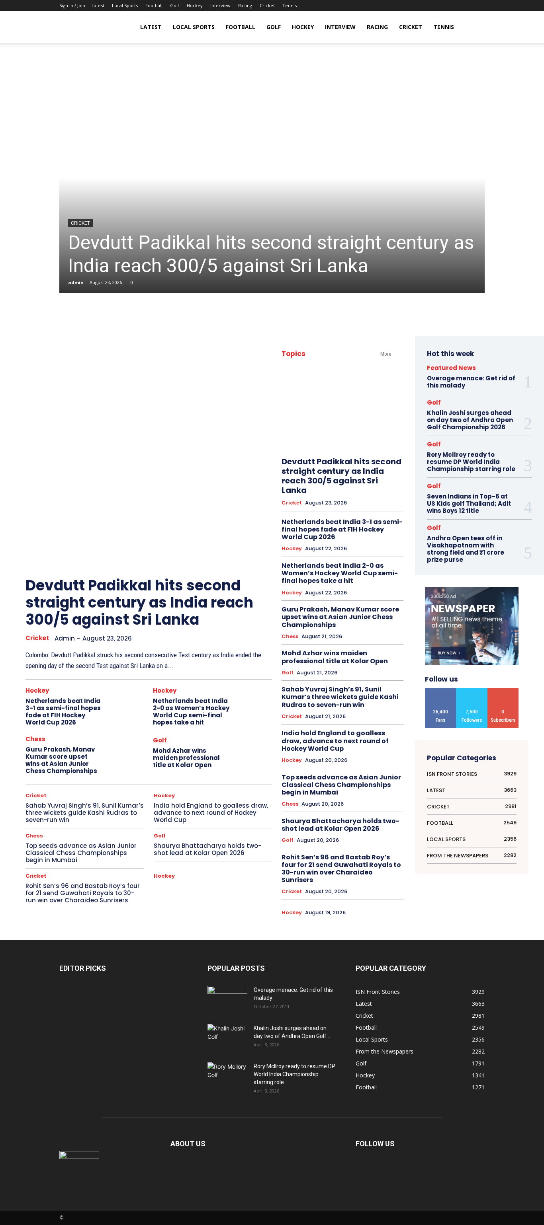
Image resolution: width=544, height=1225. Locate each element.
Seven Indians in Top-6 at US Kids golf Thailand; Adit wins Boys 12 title (469, 503)
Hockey (195, 5)
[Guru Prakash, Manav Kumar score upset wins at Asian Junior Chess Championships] (127, 754)
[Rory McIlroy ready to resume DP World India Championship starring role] (227, 1076)
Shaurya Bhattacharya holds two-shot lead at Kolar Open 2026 (207, 849)
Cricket (267, 5)
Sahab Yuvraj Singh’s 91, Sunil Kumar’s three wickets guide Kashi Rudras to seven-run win (84, 812)
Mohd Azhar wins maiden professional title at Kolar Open (186, 757)
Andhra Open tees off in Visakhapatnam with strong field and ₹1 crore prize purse (465, 549)
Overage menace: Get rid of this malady (471, 382)
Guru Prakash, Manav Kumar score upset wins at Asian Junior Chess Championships (61, 760)
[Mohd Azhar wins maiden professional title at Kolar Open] (254, 754)
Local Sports (125, 5)
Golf (174, 5)
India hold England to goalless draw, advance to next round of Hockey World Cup (211, 812)
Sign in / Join (72, 5)
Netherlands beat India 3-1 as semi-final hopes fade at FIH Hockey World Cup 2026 (63, 711)
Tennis (289, 5)
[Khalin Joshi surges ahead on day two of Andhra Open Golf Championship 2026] (227, 1037)
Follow (472, 691)
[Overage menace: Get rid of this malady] (227, 1000)
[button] (475, 27)
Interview (220, 5)
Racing (245, 5)
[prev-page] (236, 560)
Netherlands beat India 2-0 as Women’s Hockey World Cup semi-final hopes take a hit (191, 711)
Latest (98, 5)
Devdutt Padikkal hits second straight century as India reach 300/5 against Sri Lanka (271, 254)
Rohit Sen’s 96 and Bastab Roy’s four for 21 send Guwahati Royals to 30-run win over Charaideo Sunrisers (82, 893)
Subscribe (503, 691)
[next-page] (254, 560)
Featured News (451, 368)
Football (153, 5)
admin (76, 282)
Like (440, 691)
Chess (35, 739)
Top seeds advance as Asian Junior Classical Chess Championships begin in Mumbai (81, 852)
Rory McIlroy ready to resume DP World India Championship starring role (471, 461)
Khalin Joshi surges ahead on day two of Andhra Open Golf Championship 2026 (470, 420)
